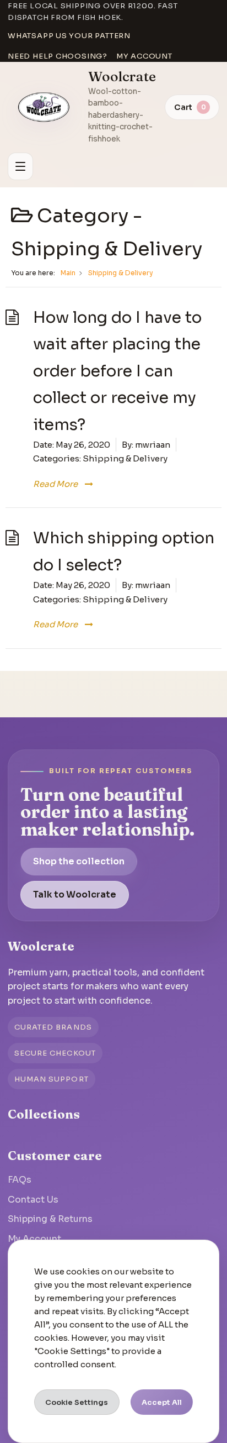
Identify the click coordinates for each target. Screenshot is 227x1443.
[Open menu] (20, 166)
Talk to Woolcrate (74, 894)
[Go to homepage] (44, 107)
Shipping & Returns (50, 1219)
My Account (34, 1239)
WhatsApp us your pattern (69, 35)
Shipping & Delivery (125, 458)
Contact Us (33, 1199)
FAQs (19, 1179)
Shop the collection (79, 861)
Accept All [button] (162, 1402)
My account (144, 56)
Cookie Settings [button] (76, 1402)
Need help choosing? (57, 56)
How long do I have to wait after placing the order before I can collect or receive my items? (117, 370)
